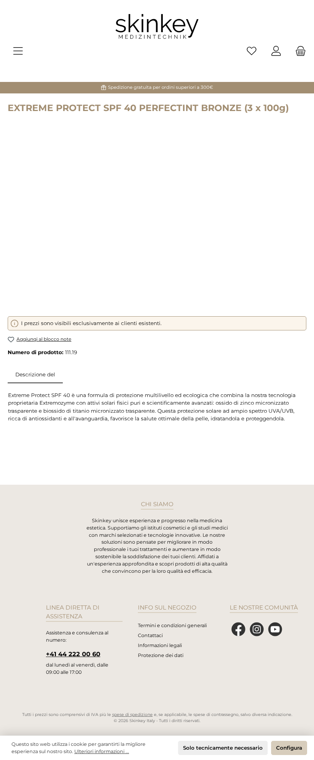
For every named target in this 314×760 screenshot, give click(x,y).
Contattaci (150, 635)
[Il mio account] (276, 51)
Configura (289, 748)
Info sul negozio (167, 607)
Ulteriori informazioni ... (101, 751)
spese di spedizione (132, 714)
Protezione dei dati (160, 655)
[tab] (35, 374)
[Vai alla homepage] (157, 26)
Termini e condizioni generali (172, 625)
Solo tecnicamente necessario (223, 748)
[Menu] (18, 51)
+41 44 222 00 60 (73, 654)
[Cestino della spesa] (298, 51)
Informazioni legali (160, 645)
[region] (157, 218)
